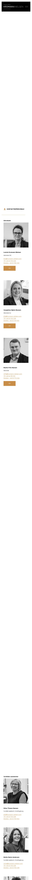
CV (10, 268)
